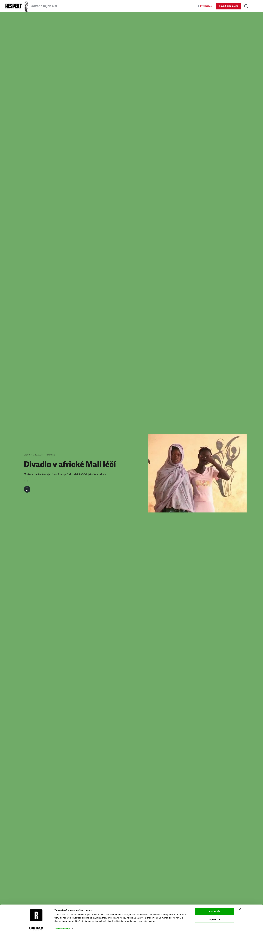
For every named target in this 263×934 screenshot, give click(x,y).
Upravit (212, 919)
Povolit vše (214, 911)
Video (27, 454)
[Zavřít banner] (240, 909)
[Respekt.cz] (13, 6)
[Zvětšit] (197, 473)
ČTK (26, 481)
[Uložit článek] (27, 489)
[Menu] (254, 6)
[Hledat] (246, 6)
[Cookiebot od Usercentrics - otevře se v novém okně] (36, 929)
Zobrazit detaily (62, 928)
